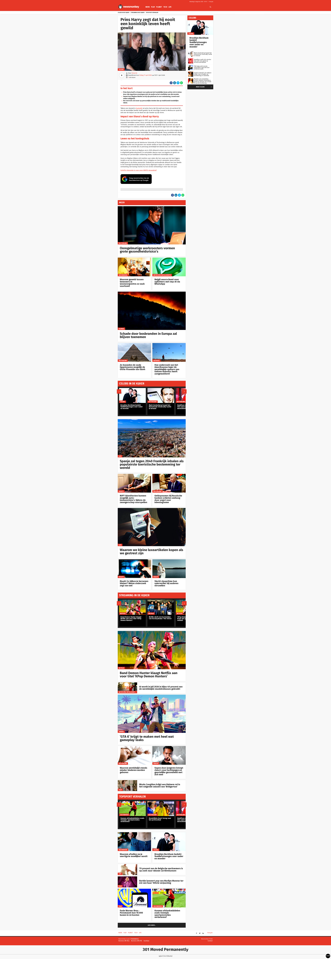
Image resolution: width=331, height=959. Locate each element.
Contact (210, 941)
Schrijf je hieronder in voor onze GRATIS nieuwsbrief (139, 170)
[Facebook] (196, 932)
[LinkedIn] (203, 932)
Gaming (121, 731)
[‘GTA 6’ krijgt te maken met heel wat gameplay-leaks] (152, 695)
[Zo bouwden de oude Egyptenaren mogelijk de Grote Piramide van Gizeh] (134, 344)
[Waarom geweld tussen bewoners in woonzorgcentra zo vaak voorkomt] (134, 258)
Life (170, 7)
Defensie (156, 360)
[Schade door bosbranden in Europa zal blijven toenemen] (152, 292)
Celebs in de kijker (123, 12)
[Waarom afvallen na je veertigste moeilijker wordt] (134, 833)
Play (153, 7)
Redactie (134, 73)
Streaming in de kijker (137, 12)
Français (211, 1)
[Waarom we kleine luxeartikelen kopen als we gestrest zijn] (152, 509)
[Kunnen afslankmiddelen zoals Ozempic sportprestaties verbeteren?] (169, 889)
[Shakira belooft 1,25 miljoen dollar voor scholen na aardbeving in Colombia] (190, 72)
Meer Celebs (204, 87)
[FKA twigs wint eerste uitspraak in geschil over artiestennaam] (190, 66)
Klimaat (121, 328)
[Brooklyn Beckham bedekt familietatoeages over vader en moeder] (169, 833)
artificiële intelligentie (162, 275)
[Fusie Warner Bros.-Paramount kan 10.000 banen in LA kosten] (134, 889)
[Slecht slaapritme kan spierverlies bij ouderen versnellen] (169, 560)
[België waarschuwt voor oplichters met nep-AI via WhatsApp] (169, 258)
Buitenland (123, 243)
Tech (165, 7)
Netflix (121, 668)
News (148, 7)
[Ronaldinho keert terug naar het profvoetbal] (160, 802)
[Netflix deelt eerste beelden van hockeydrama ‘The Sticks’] (160, 600)
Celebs (121, 69)
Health (121, 491)
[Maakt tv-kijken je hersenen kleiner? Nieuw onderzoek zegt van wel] (134, 560)
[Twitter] (199, 932)
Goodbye (146, 941)
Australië (139, 108)
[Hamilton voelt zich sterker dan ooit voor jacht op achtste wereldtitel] (190, 59)
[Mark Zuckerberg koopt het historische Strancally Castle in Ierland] (160, 389)
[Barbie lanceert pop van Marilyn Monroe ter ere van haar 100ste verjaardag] (127, 877)
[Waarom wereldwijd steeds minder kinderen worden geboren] (134, 747)
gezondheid (123, 275)
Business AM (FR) (136, 941)
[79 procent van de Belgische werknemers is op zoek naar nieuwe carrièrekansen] (127, 865)
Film (120, 886)
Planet (159, 7)
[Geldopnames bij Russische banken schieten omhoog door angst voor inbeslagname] (169, 475)
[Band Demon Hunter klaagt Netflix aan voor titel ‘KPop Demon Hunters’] (152, 632)
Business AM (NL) (123, 941)
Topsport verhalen (152, 12)
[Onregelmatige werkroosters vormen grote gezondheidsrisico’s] (152, 207)
